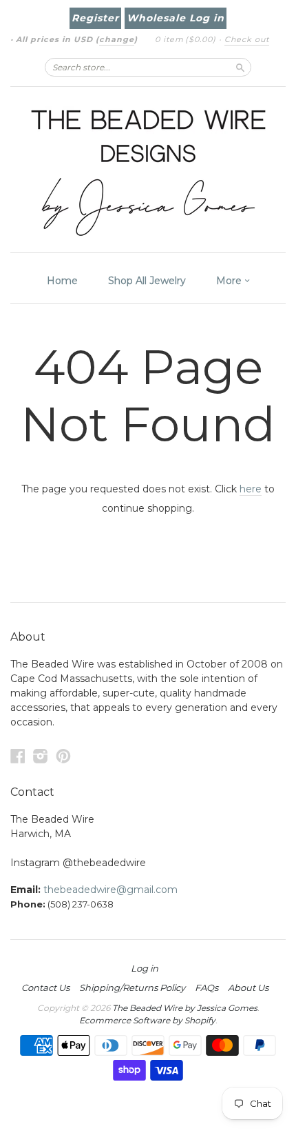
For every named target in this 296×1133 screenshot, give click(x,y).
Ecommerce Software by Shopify (147, 1020)
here (251, 489)
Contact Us (45, 987)
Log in (144, 968)
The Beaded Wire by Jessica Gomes (184, 1008)
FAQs (206, 987)
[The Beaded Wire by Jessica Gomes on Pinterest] (63, 756)
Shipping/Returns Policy (132, 987)
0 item (185, 39)
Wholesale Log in (175, 18)
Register (95, 18)
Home (62, 280)
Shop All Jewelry (147, 280)
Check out (246, 39)
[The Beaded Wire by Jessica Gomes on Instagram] (40, 756)
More (230, 280)
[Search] (240, 67)
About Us (248, 987)
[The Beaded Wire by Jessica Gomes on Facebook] (17, 756)
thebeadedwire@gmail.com (110, 889)
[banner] (148, 170)
